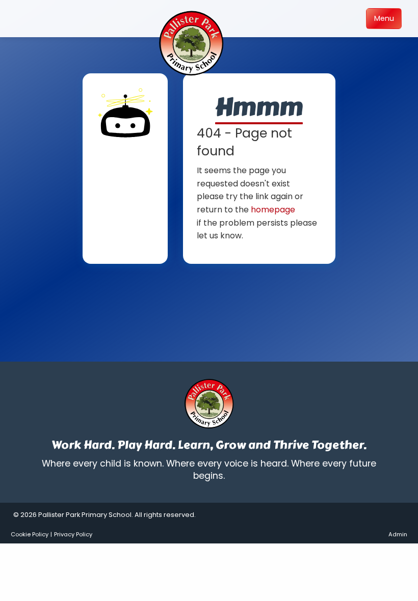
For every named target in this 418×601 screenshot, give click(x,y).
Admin (397, 534)
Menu (384, 18)
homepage (273, 209)
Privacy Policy (73, 534)
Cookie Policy (29, 534)
